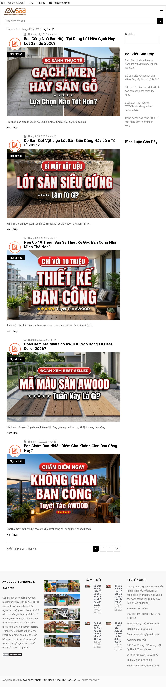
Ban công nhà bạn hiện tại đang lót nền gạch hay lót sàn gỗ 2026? (141, 64)
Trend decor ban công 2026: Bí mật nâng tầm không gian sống (142, 121)
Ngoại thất (16, 54)
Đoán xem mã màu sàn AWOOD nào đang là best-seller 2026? (139, 106)
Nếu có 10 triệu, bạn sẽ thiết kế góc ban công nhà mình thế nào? (142, 91)
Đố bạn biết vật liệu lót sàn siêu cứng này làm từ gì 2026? (142, 77)
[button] (161, 11)
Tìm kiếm (129, 34)
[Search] (160, 21)
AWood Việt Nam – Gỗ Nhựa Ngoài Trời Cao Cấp (49, 680)
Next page (117, 549)
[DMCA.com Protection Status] (12, 654)
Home (10, 29)
